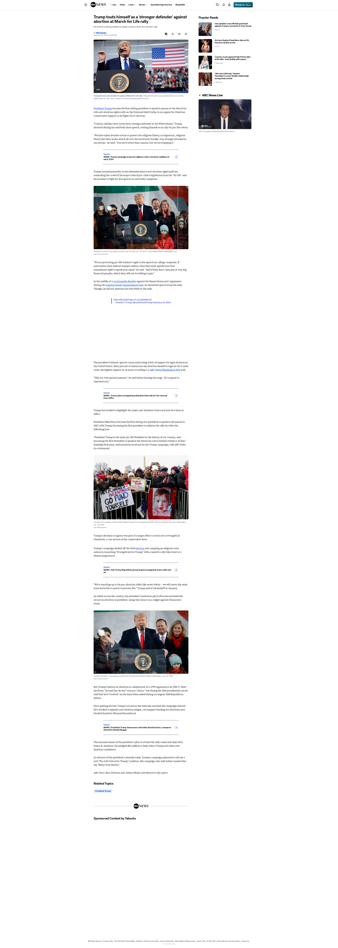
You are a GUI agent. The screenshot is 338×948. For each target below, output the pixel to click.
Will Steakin (101, 32)
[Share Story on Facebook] (166, 33)
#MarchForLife (120, 299)
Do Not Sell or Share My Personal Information (223, 941)
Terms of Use (201, 941)
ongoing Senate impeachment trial (124, 285)
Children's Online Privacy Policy (147, 941)
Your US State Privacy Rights (124, 941)
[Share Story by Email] (179, 33)
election (140, 548)
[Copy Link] (185, 33)
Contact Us (245, 941)
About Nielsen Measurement (185, 941)
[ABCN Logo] (98, 5)
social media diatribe (124, 281)
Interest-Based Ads (167, 941)
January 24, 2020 (162, 302)
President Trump (103, 108)
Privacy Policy (108, 941)
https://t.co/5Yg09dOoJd (139, 299)
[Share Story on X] (172, 33)
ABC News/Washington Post (165, 369)
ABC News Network (95, 941)
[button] (85, 4)
